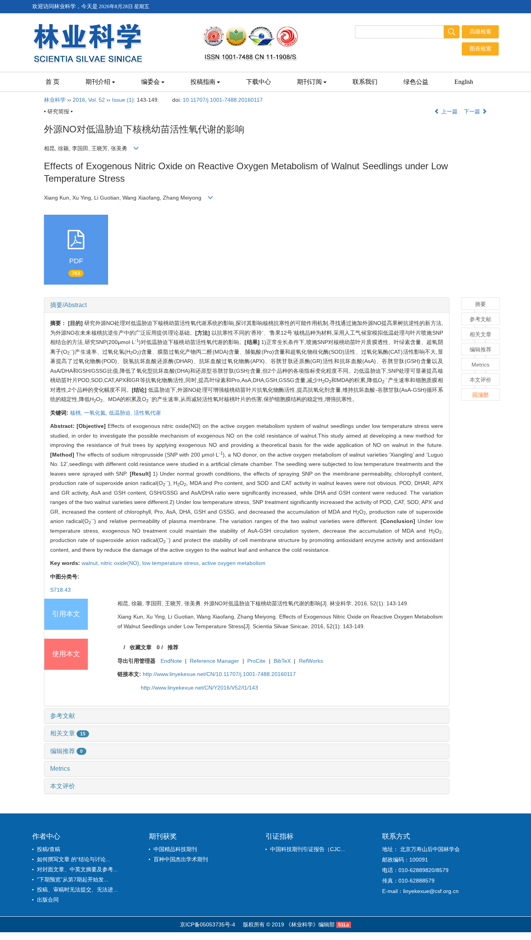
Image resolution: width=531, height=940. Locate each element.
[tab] (246, 305)
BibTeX (282, 661)
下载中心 (258, 81)
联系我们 (365, 81)
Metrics (60, 768)
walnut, (91, 563)
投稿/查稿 (48, 849)
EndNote (171, 661)
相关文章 (68, 733)
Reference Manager (214, 661)
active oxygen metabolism (234, 563)
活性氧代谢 (147, 413)
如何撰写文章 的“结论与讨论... (73, 859)
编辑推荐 (66, 751)
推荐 (173, 647)
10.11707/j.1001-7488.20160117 (223, 100)
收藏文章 (141, 647)
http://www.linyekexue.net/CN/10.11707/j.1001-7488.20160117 (219, 674)
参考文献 (62, 715)
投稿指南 (202, 81)
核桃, (77, 413)
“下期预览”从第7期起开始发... (72, 879)
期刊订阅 (309, 81)
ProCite (256, 661)
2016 (79, 100)
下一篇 (473, 111)
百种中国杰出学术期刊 (181, 859)
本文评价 (62, 786)
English (463, 81)
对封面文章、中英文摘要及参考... (77, 869)
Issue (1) (123, 100)
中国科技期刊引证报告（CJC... (307, 849)
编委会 (150, 81)
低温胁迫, (121, 413)
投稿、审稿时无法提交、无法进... (77, 889)
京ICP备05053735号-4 (207, 924)
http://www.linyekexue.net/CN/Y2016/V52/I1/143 (199, 688)
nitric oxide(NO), (121, 563)
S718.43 (60, 590)
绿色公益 (415, 81)
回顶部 (480, 395)
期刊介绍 (98, 81)
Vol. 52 (96, 100)
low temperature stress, (172, 563)
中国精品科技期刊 (175, 849)
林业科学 (55, 100)
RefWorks (311, 661)
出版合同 (48, 900)
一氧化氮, (96, 413)
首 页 (52, 81)
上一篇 (449, 111)
